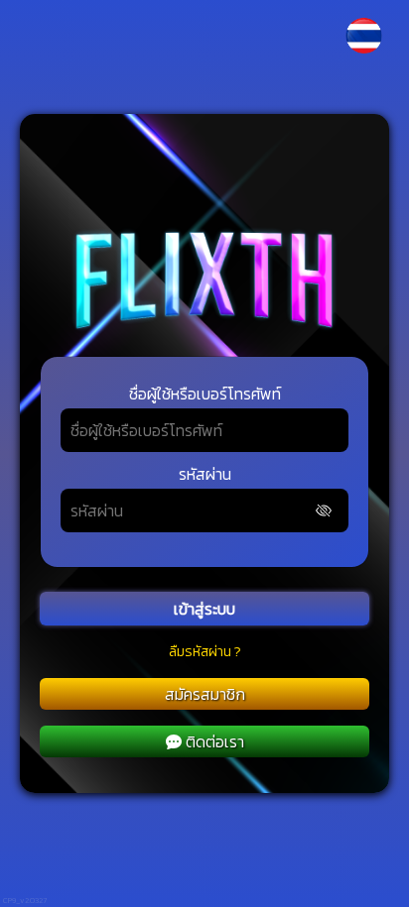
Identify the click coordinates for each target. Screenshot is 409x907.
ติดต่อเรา (215, 741)
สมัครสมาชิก (205, 694)
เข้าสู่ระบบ (204, 609)
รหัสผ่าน (205, 474)
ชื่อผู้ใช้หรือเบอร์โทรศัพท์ (205, 393)
